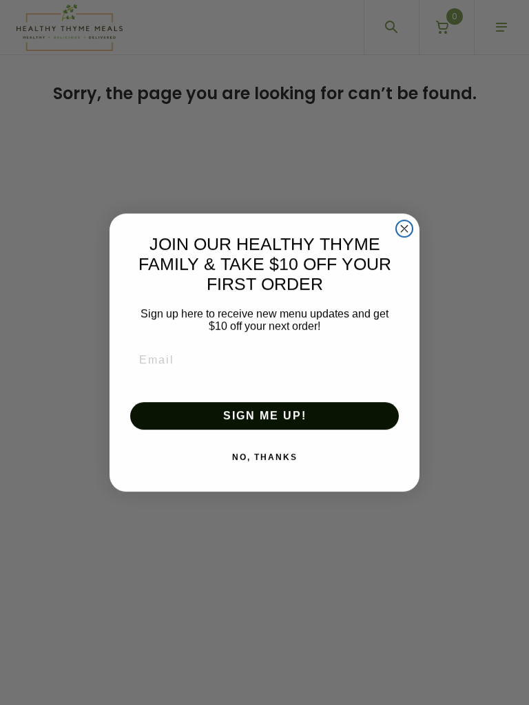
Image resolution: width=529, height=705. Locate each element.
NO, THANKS (265, 457)
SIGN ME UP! (265, 415)
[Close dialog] (404, 228)
